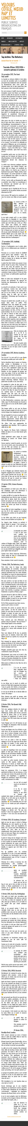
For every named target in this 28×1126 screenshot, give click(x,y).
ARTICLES (22, 41)
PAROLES (3, 41)
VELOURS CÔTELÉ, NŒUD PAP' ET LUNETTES (12, 11)
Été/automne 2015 (14, 62)
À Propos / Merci (18, 45)
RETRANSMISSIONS (5, 45)
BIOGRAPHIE (10, 38)
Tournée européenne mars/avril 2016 (14, 1116)
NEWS (2, 38)
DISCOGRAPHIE (19, 38)
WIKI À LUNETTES (13, 41)
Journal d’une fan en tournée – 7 (10, 61)
